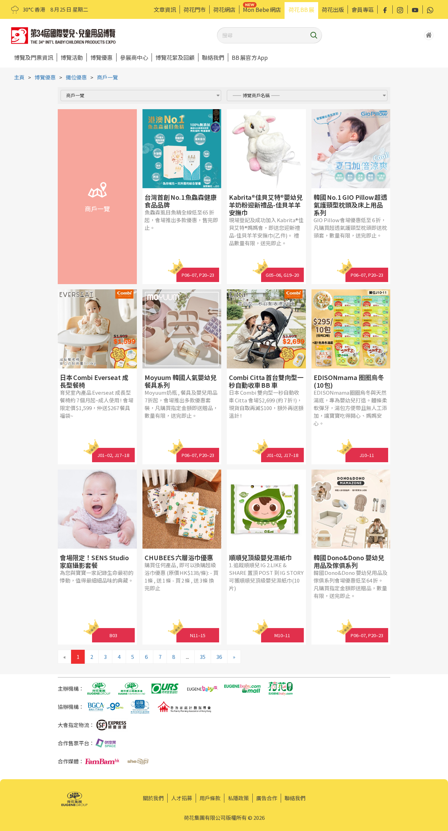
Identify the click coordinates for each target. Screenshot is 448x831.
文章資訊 (165, 9)
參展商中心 (134, 57)
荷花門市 (194, 9)
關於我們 (153, 798)
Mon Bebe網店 (262, 9)
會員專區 (362, 9)
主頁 (19, 77)
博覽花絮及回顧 (175, 57)
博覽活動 (72, 57)
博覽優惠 (101, 57)
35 (202, 656)
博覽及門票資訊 (33, 57)
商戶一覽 (107, 77)
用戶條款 (210, 798)
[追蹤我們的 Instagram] (400, 9)
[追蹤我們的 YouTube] (415, 9)
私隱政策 (238, 798)
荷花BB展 (301, 9)
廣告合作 (266, 798)
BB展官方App (250, 57)
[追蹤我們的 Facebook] (385, 9)
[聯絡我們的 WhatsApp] (430, 9)
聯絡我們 (213, 57)
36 (219, 656)
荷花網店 (224, 9)
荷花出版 (333, 9)
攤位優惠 (76, 77)
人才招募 (181, 798)
